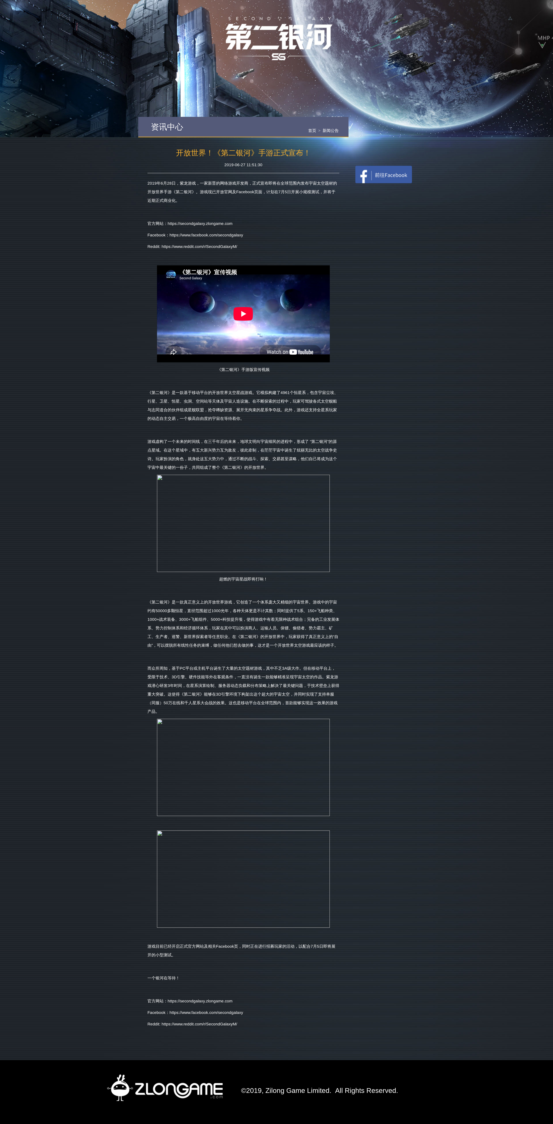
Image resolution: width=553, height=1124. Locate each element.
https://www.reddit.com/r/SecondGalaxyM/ (199, 246)
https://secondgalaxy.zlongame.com (200, 223)
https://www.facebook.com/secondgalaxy (206, 235)
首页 (312, 130)
